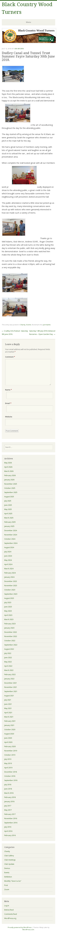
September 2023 (10, 594)
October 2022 (9, 640)
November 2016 (10, 818)
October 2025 (9, 488)
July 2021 (7, 700)
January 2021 (9, 725)
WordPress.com (28, 929)
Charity (22, 325)
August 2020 (9, 734)
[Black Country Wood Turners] (29, 42)
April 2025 (8, 513)
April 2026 (8, 467)
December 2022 (10, 632)
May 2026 (8, 463)
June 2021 (8, 704)
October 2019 (9, 755)
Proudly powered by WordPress (19, 927)
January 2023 (9, 628)
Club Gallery (9, 855)
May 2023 (8, 611)
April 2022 (8, 666)
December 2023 (10, 581)
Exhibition (8, 877)
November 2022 (10, 636)
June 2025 (8, 505)
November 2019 (10, 751)
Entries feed (9, 910)
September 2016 (10, 823)
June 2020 (8, 738)
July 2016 (7, 827)
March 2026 (8, 471)
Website (8, 416)
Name (8, 389)
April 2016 (8, 831)
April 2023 (8, 615)
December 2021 (10, 683)
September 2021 (10, 691)
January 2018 (9, 801)
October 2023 (9, 590)
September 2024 (10, 543)
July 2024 (7, 552)
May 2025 (8, 509)
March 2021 (8, 717)
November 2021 (10, 687)
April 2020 (8, 742)
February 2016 (10, 835)
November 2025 (10, 484)
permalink (46, 325)
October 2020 (9, 729)
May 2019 (8, 763)
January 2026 (9, 480)
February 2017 (10, 814)
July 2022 (7, 653)
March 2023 (8, 619)
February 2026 (10, 475)
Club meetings (9, 860)
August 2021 (9, 695)
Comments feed (10, 914)
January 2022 (9, 679)
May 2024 (8, 560)
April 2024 (8, 564)
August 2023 (9, 598)
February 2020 (10, 746)
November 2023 (10, 585)
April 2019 (8, 767)
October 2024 (9, 539)
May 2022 (8, 662)
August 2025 (9, 496)
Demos (7, 868)
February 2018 (10, 797)
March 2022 (8, 670)
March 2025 (8, 518)
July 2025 (7, 501)
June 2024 (8, 556)
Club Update (9, 864)
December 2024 (10, 530)
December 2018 (10, 772)
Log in (6, 905)
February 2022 (10, 674)
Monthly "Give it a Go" (12, 881)
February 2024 (10, 573)
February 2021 (10, 721)
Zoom (6, 889)
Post (6, 885)
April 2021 (8, 712)
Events (28, 325)
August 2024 (9, 547)
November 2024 (10, 535)
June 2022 (8, 657)
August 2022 (9, 649)
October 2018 (9, 776)
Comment (10, 357)
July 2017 (7, 806)
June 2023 (8, 607)
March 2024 (8, 568)
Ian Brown (19, 49)
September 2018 (10, 780)
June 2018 (8, 789)
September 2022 (10, 645)
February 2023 (10, 624)
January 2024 (9, 577)
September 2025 (10, 492)
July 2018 (7, 784)
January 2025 (9, 526)
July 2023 (7, 602)
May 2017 (8, 810)
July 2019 (7, 759)
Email (8, 403)
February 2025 (10, 522)
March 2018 (8, 793)
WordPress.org (10, 918)
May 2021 (8, 708)
